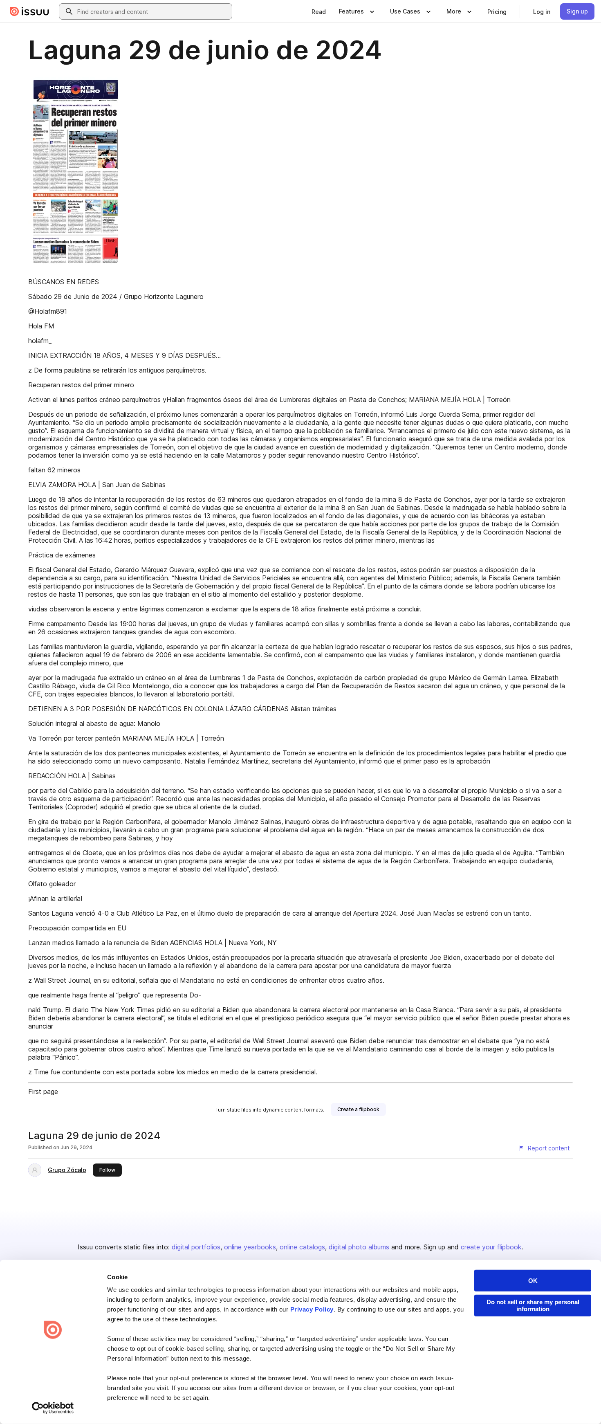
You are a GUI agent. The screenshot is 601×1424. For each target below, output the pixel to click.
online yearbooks (250, 1247)
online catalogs (302, 1247)
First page (43, 1091)
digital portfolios (196, 1247)
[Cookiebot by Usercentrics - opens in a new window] (53, 1408)
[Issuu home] (29, 11)
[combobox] (153, 11)
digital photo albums (359, 1247)
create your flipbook (491, 1247)
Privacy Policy (312, 1309)
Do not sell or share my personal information (533, 1305)
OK (533, 1280)
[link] (318, 11)
